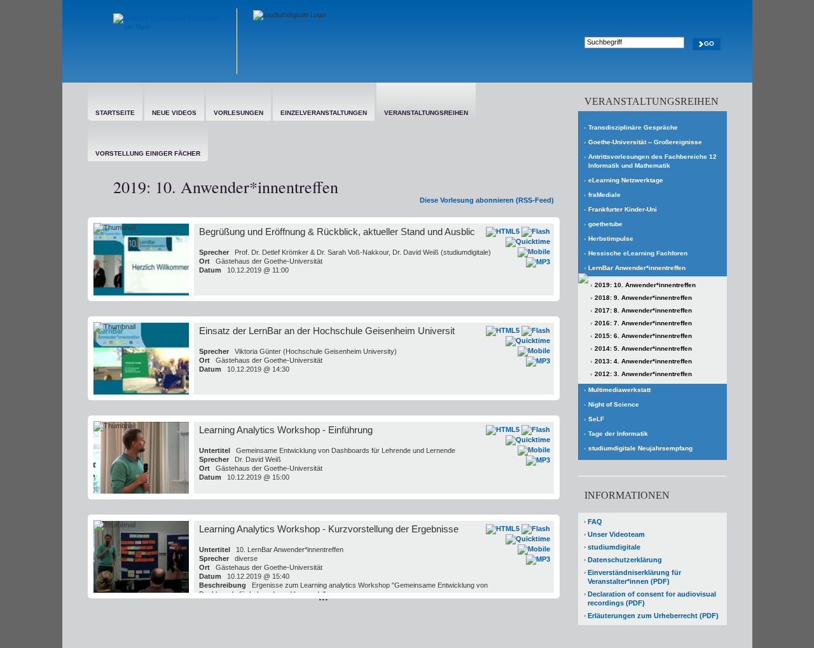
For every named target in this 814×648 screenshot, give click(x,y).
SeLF (596, 418)
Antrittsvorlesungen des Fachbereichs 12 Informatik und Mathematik (652, 161)
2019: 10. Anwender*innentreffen (645, 284)
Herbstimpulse (610, 238)
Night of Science (613, 404)
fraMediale (604, 194)
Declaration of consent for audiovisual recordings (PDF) (652, 598)
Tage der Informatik (618, 433)
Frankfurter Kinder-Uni (622, 209)
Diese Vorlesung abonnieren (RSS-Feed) (487, 200)
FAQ (595, 521)
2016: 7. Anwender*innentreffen (643, 323)
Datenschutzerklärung (625, 560)
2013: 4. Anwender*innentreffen (643, 361)
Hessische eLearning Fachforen (637, 253)
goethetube (605, 223)
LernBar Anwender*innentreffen (637, 267)
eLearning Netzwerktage (625, 180)
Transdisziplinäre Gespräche (633, 127)
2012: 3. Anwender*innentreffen (643, 373)
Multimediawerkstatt (619, 389)
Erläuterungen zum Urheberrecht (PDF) (653, 615)
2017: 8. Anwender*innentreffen (643, 310)
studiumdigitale (614, 547)
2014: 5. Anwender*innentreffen (643, 348)
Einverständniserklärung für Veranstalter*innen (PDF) (634, 577)
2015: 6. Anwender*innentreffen (643, 335)
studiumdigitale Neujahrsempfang (640, 448)
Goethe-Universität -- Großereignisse (645, 141)
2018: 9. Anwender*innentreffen (643, 297)
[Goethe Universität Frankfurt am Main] (162, 41)
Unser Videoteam (616, 534)
